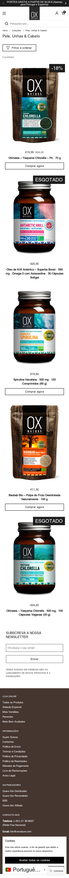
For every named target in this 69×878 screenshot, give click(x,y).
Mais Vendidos (11, 711)
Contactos (8, 741)
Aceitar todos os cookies (34, 860)
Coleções (16, 30)
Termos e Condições (14, 751)
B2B (5, 800)
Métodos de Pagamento (16, 765)
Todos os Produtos (13, 702)
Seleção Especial (12, 707)
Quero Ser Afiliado (12, 805)
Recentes (8, 716)
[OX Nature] (34, 13)
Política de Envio (12, 746)
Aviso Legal (9, 775)
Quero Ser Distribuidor (15, 791)
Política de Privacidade (15, 756)
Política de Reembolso (15, 761)
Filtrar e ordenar (22, 47)
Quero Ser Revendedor (15, 795)
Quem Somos (10, 737)
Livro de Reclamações (15, 770)
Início (5, 30)
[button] (63, 13)
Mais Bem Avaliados (14, 721)
